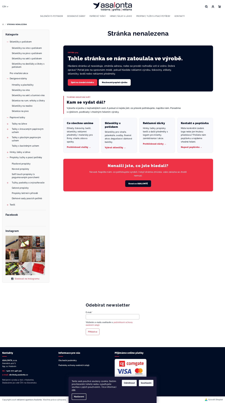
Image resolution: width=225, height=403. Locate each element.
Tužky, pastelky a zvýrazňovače (28, 182)
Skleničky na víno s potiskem (27, 48)
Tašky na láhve (19, 124)
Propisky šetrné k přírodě (25, 193)
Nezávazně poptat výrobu (114, 82)
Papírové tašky (17, 117)
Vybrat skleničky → (115, 147)
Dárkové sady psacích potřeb (27, 198)
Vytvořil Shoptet (215, 400)
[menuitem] (51, 16)
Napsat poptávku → (191, 147)
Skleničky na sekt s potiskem (27, 58)
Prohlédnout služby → (79, 147)
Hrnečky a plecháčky (23, 85)
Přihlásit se (92, 332)
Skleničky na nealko (22, 106)
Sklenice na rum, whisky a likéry (28, 100)
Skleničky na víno (21, 90)
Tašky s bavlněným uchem (25, 146)
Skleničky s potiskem (21, 41)
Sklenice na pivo (20, 111)
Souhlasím (146, 383)
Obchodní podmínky (67, 360)
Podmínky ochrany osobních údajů (74, 365)
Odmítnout (129, 383)
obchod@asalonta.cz (18, 375)
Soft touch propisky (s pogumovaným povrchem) (25, 176)
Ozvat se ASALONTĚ (138, 183)
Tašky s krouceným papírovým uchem (28, 130)
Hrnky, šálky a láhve (20, 152)
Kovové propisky (20, 169)
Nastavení (79, 396)
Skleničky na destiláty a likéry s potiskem (28, 65)
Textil (12, 204)
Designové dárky (18, 78)
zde (73, 390)
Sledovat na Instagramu (27, 278)
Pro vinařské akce (19, 73)
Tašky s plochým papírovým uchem (26, 139)
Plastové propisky (21, 163)
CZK (4, 7)
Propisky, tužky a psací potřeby (26, 157)
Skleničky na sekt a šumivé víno (28, 95)
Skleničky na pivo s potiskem (27, 53)
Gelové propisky (20, 188)
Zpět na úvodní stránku (82, 82)
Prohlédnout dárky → (154, 144)
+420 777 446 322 (14, 371)
